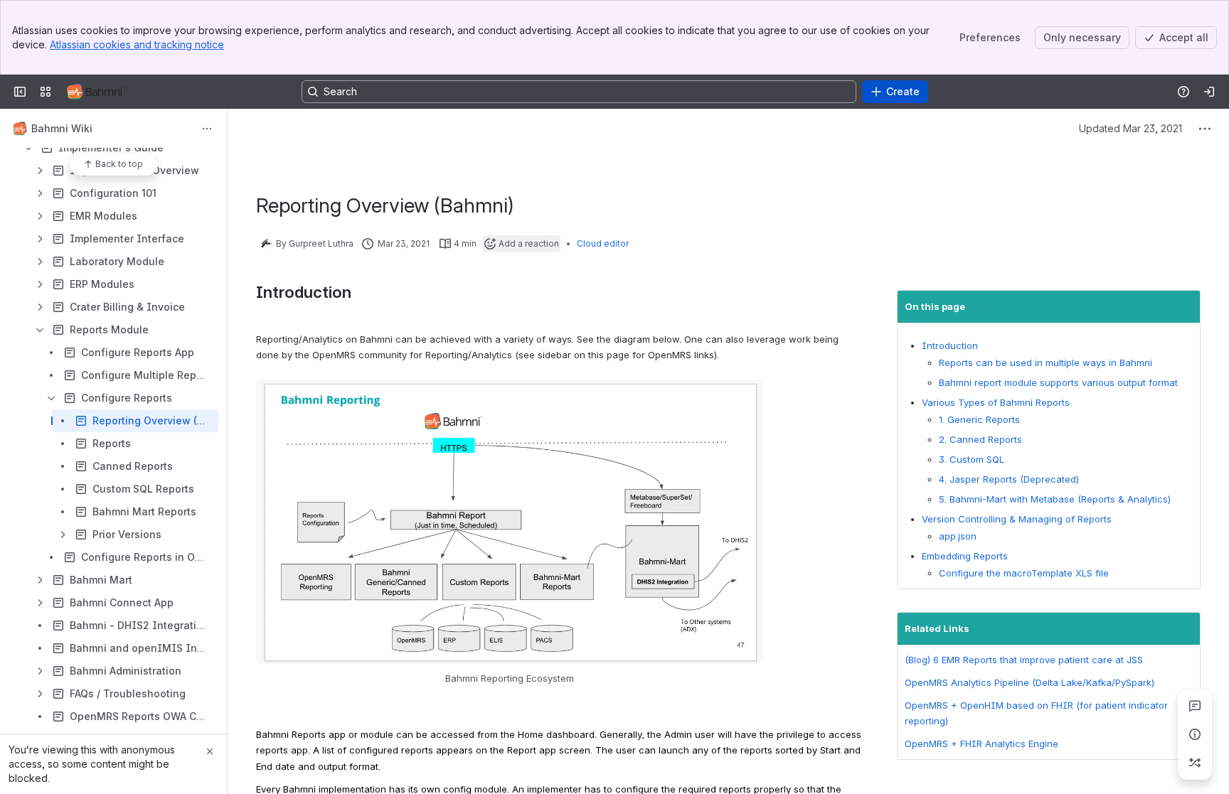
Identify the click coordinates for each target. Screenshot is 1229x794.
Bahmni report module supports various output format (1058, 382)
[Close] (209, 751)
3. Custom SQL (971, 459)
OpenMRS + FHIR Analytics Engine (981, 743)
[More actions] (207, 128)
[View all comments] (1194, 705)
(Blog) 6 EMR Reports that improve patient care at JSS (1024, 659)
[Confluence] (96, 91)
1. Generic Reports (979, 419)
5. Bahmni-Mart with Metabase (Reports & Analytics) (1055, 499)
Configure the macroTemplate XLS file (1025, 573)
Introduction (950, 345)
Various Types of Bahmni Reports (996, 402)
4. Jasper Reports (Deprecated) (1009, 479)
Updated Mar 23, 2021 (1130, 128)
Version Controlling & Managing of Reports (1017, 519)
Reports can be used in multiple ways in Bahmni (1045, 362)
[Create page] (1194, 762)
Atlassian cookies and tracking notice (137, 44)
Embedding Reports (965, 556)
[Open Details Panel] (1194, 734)
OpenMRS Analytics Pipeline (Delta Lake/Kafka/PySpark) (1029, 682)
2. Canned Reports (980, 439)
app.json (958, 536)
